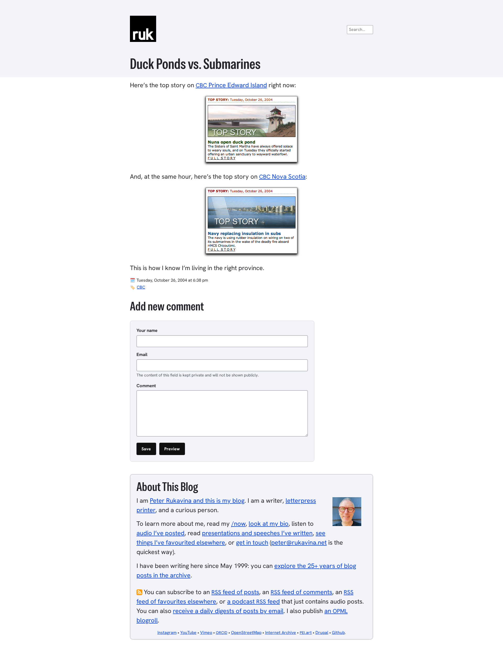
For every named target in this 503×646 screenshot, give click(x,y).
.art (306, 632)
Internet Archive (280, 632)
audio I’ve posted (160, 533)
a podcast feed (253, 601)
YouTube (188, 632)
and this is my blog (197, 500)
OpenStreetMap (246, 632)
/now (238, 523)
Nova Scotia (282, 176)
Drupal (321, 632)
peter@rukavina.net (299, 542)
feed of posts (235, 592)
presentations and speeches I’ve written (257, 533)
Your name (146, 330)
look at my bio (268, 523)
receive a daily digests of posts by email (228, 611)
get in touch (252, 542)
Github (338, 632)
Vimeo (206, 632)
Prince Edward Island (231, 85)
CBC (141, 287)
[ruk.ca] (251, 29)
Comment (146, 385)
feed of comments (301, 592)
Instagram (167, 632)
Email (141, 354)
